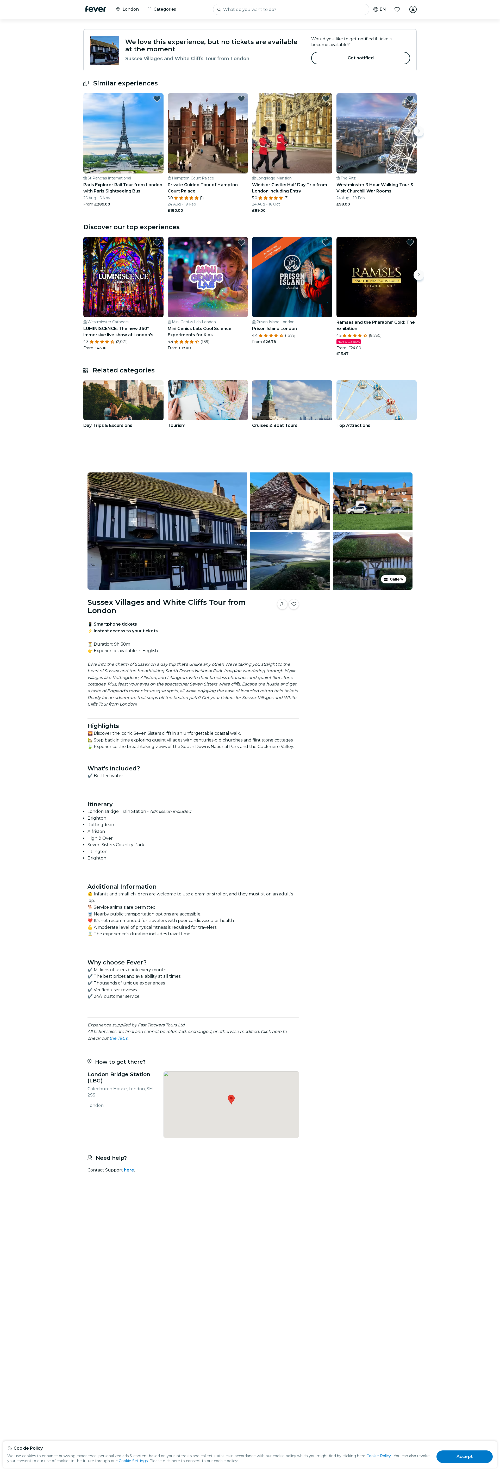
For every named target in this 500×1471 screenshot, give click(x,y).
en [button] (383, 9)
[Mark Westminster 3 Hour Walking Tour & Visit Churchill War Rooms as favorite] (410, 98)
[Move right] (419, 131)
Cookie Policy (378, 1456)
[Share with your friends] (282, 604)
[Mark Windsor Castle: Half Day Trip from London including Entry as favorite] (325, 98)
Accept (465, 1456)
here (129, 1170)
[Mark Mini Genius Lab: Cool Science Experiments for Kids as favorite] (241, 242)
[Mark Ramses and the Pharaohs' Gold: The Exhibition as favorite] (410, 242)
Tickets (358, 620)
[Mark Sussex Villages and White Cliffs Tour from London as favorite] (294, 604)
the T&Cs (118, 1038)
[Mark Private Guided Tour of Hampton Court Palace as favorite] (241, 98)
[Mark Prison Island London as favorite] (325, 242)
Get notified (361, 57)
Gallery (396, 579)
